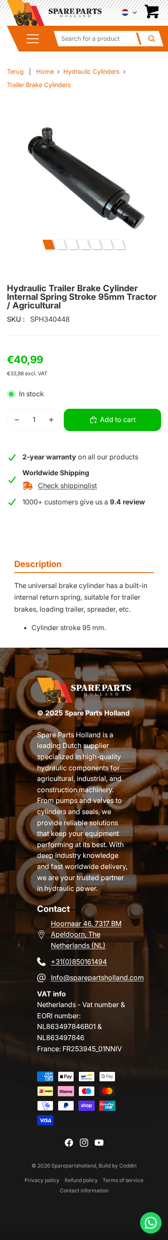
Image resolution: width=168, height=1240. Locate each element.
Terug (15, 71)
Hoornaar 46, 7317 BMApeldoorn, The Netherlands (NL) (86, 934)
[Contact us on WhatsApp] (151, 1223)
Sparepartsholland (73, 1165)
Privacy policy (42, 1180)
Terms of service (123, 1180)
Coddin (128, 1165)
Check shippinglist (67, 485)
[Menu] (36, 38)
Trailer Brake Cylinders (39, 84)
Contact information (84, 1190)
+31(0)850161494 (79, 961)
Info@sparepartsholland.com (97, 977)
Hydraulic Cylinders (91, 71)
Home (45, 71)
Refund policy (81, 1180)
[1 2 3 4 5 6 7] (84, 244)
